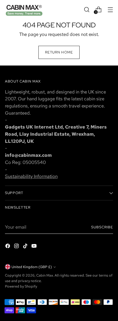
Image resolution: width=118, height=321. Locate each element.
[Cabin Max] (24, 9)
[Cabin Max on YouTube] (34, 247)
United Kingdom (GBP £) (32, 266)
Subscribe (102, 227)
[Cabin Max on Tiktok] (26, 247)
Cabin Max (44, 275)
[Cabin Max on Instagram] (17, 247)
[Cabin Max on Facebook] (8, 247)
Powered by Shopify (21, 286)
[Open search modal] (86, 9)
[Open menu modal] (110, 9)
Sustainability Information (31, 176)
